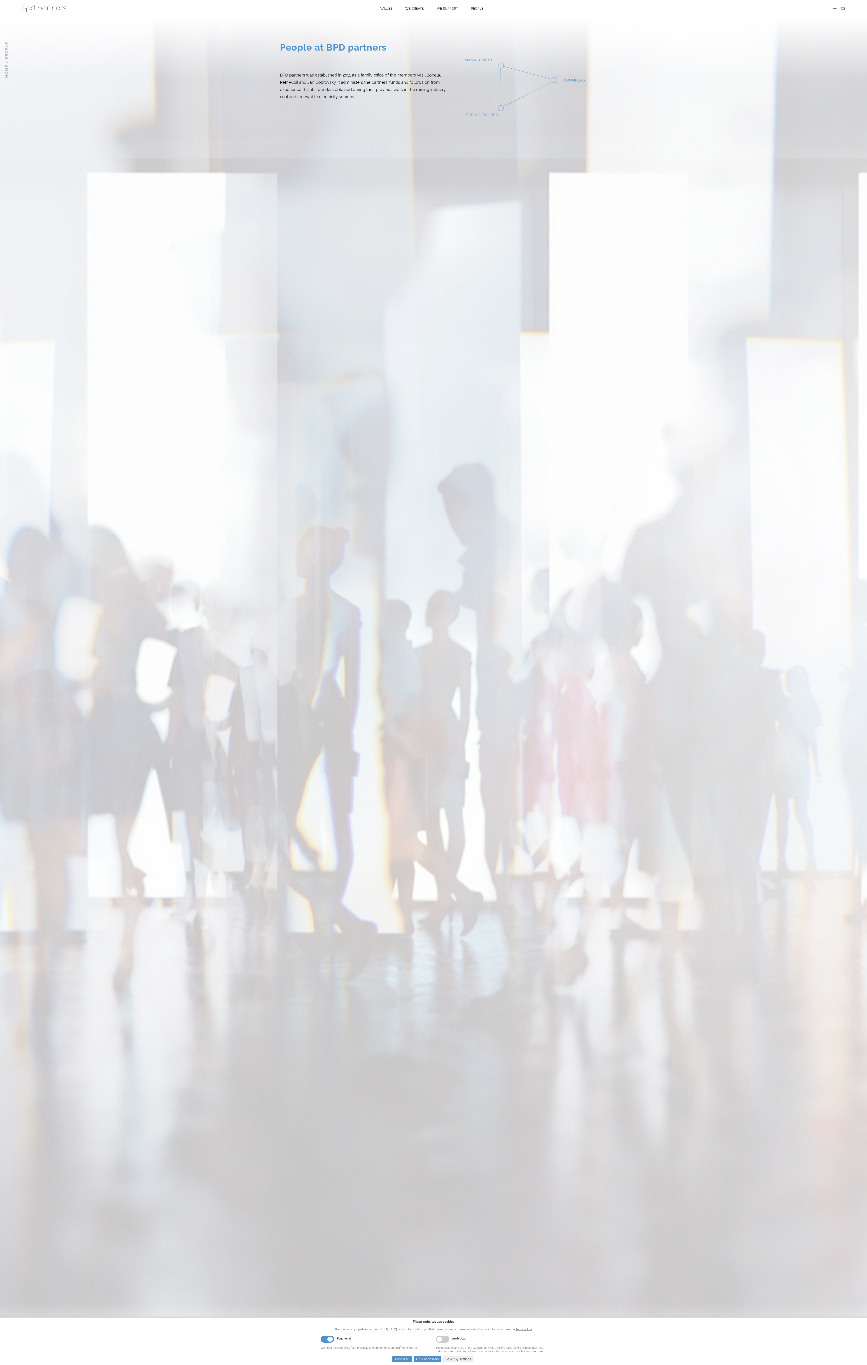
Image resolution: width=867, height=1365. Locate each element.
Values (386, 8)
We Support (447, 8)
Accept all (402, 1359)
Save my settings (458, 1359)
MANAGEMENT (479, 60)
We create (414, 8)
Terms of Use (524, 1329)
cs (843, 8)
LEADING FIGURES (481, 115)
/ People (6, 52)
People (477, 8)
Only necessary (427, 1359)
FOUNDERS (574, 80)
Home (6, 71)
